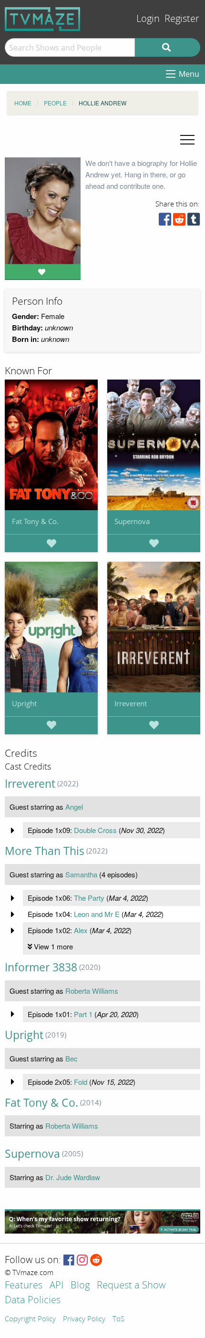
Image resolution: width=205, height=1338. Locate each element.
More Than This (44, 851)
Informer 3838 (41, 967)
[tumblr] (193, 221)
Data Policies (33, 1301)
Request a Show (131, 1286)
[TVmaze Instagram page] (82, 1261)
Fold (80, 1082)
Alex (81, 930)
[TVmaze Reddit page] (96, 1261)
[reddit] (179, 221)
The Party (89, 898)
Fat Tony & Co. (35, 521)
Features (23, 1286)
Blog (80, 1286)
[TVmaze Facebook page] (68, 1261)
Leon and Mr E (97, 914)
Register (181, 18)
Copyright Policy (30, 1319)
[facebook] (165, 221)
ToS (118, 1319)
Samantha (81, 874)
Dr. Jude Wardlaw (72, 1177)
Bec (71, 1058)
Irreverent (130, 703)
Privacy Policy (84, 1319)
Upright (24, 703)
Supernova (132, 521)
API (56, 1286)
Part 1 (83, 1014)
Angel (74, 807)
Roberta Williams (91, 991)
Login (148, 18)
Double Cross (95, 830)
